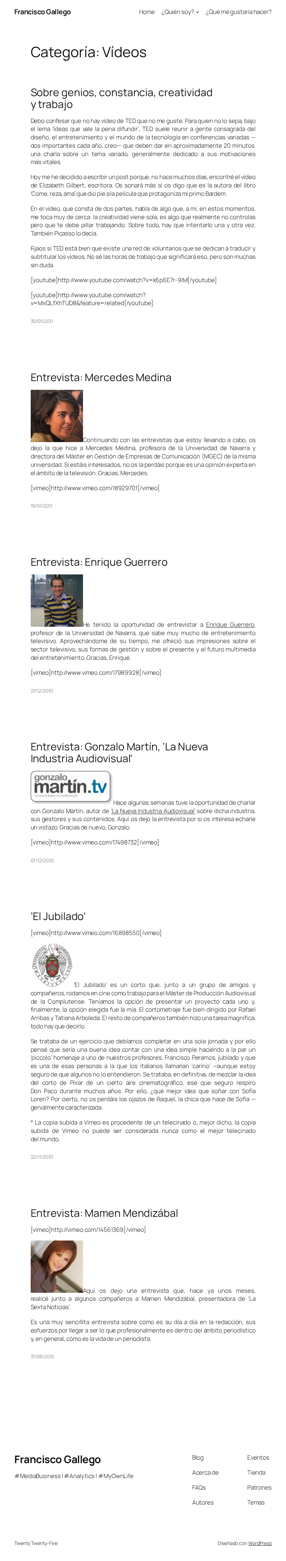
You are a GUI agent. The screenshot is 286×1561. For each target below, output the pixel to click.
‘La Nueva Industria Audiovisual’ (153, 811)
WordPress (260, 1543)
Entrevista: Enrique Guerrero (99, 562)
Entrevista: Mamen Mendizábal (104, 1213)
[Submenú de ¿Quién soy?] (197, 12)
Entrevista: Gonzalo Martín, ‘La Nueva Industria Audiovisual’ (119, 752)
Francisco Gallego (42, 11)
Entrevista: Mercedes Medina (101, 377)
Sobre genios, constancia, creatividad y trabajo (122, 98)
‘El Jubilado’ (58, 916)
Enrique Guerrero (230, 624)
